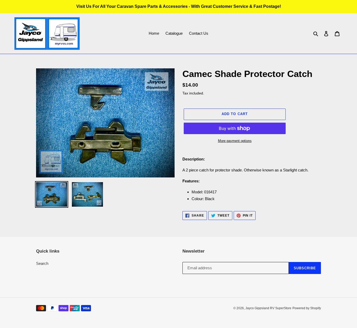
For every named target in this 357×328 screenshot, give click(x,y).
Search (42, 263)
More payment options (235, 141)
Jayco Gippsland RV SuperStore (268, 308)
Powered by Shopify (306, 308)
